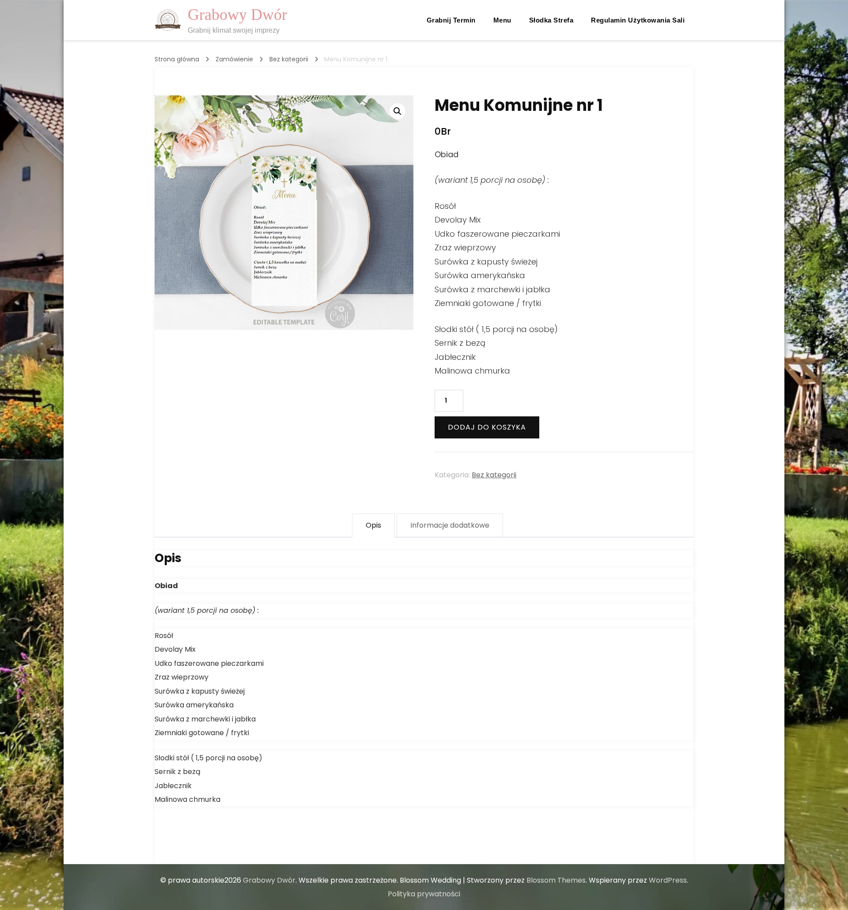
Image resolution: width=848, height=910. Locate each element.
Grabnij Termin (451, 20)
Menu (502, 20)
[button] (397, 111)
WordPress (668, 880)
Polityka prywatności (424, 894)
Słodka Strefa (551, 20)
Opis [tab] (373, 525)
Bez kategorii (494, 475)
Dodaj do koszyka (487, 427)
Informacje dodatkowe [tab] (449, 525)
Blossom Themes (556, 880)
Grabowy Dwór (237, 14)
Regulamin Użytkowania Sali (638, 20)
